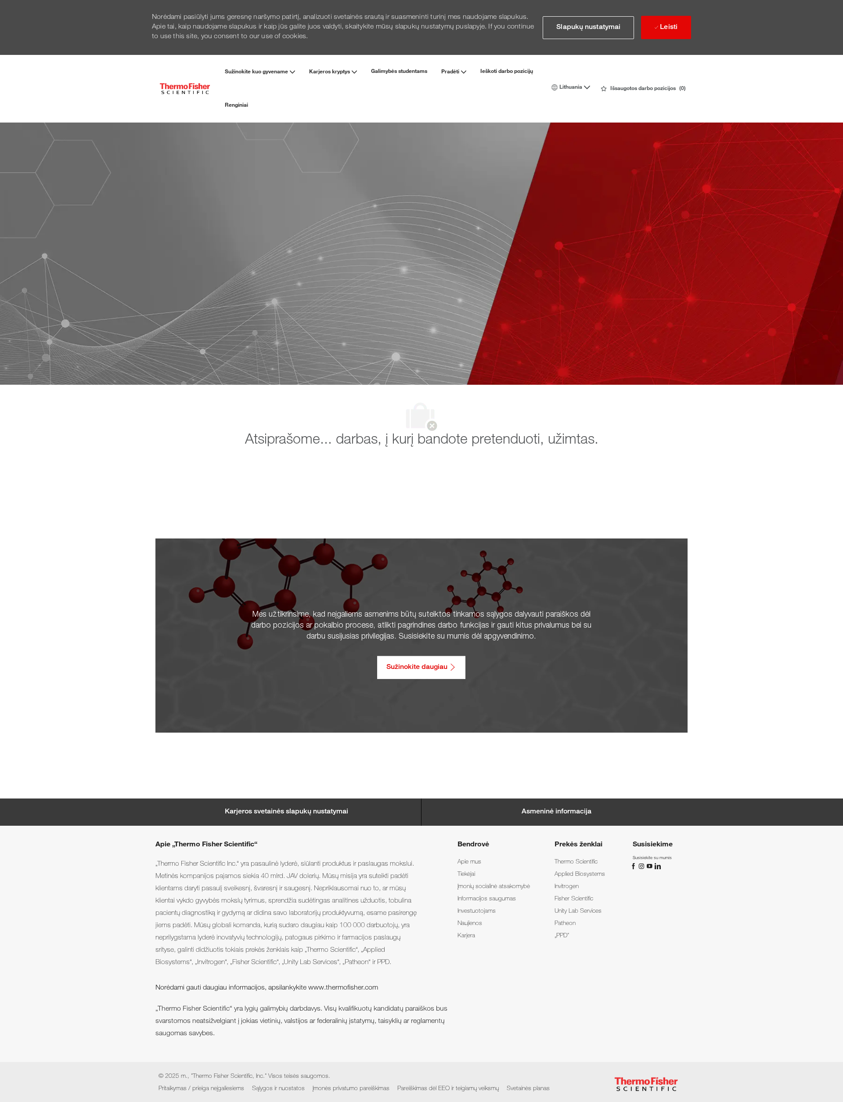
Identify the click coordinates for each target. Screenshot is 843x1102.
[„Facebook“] (634, 866)
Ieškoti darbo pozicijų (506, 71)
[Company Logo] (185, 88)
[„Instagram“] (642, 866)
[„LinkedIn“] (657, 866)
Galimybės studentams (399, 71)
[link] (469, 862)
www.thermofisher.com (343, 988)
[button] (588, 27)
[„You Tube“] (650, 866)
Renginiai (236, 105)
